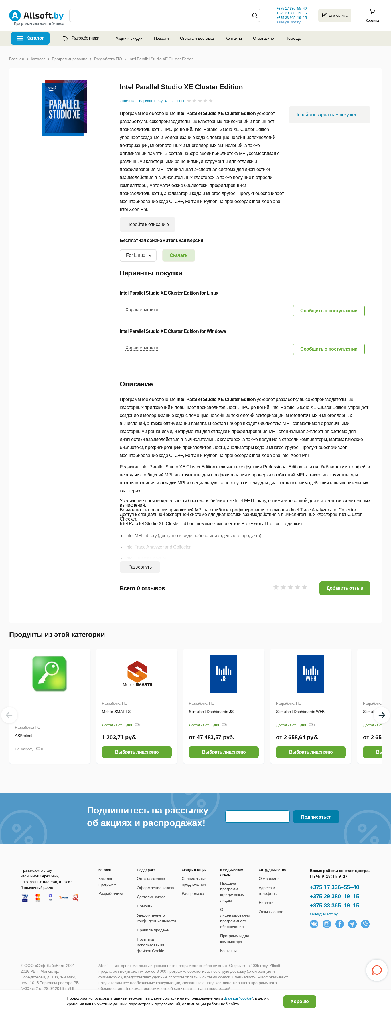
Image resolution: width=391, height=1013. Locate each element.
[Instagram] (327, 924)
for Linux (135, 255)
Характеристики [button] (141, 309)
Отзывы (178, 101)
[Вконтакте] (314, 924)
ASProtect (23, 735)
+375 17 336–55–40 (334, 887)
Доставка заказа (151, 897)
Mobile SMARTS (116, 711)
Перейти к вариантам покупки (325, 114)
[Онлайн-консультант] (377, 970)
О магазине (263, 38)
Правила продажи (153, 930)
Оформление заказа (155, 887)
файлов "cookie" (238, 998)
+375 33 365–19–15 (334, 905)
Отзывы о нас (271, 911)
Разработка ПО (27, 727)
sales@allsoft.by (289, 22)
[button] (329, 310)
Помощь (293, 38)
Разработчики (85, 38)
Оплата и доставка (197, 38)
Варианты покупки (153, 101)
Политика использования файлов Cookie (150, 945)
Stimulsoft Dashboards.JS (211, 711)
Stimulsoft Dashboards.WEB (300, 711)
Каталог (35, 38)
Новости (161, 38)
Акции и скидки (129, 38)
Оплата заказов (151, 878)
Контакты (233, 38)
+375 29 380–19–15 (334, 896)
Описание (127, 101)
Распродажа (193, 893)
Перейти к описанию (148, 224)
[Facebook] (339, 924)
